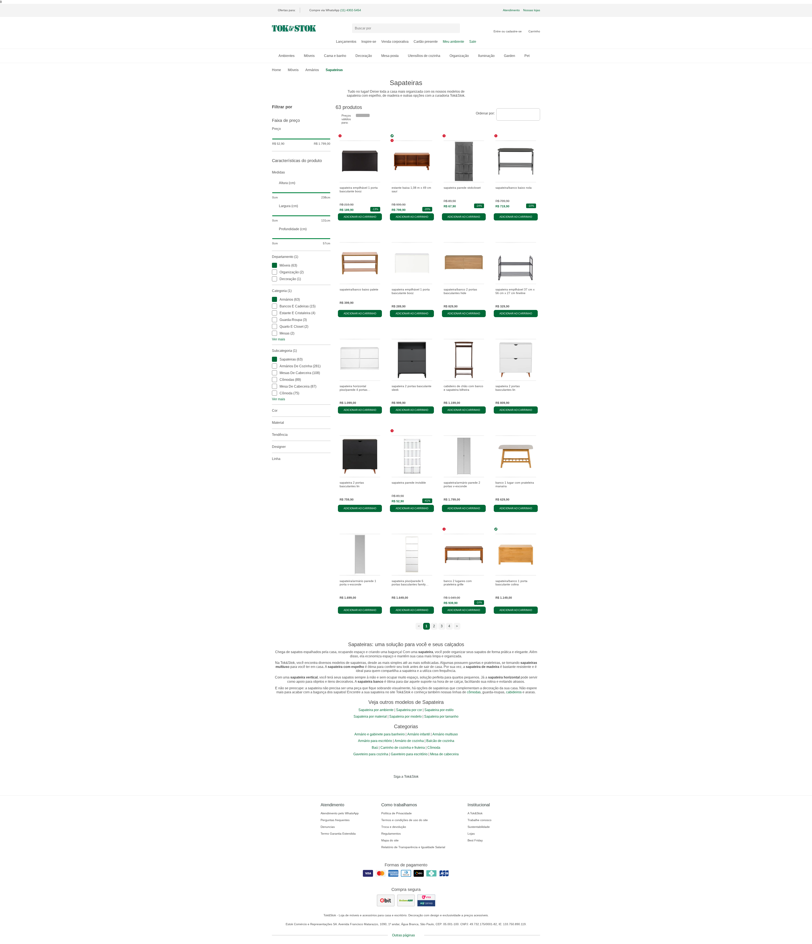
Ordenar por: (485, 113)
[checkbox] (274, 265)
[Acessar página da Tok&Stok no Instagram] (400, 785)
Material (278, 422)
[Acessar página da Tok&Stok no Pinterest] (412, 785)
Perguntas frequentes (335, 820)
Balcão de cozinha (440, 741)
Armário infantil (418, 734)
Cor (274, 410)
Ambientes (286, 56)
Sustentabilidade (479, 826)
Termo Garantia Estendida (338, 833)
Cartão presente (426, 41)
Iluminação (486, 56)
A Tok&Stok (475, 813)
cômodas (474, 692)
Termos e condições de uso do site (404, 820)
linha (276, 459)
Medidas (278, 172)
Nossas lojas (531, 10)
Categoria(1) (282, 291)
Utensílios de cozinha (424, 56)
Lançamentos (346, 41)
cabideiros (514, 692)
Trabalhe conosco (479, 820)
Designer (279, 447)
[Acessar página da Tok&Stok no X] (423, 785)
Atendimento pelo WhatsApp (340, 813)
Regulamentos (391, 833)
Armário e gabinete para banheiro (379, 734)
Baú (375, 747)
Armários (312, 70)
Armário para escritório (375, 741)
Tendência (280, 434)
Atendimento (511, 10)
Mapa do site (390, 840)
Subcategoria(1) (284, 350)
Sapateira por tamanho (441, 716)
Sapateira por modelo (405, 716)
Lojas (471, 833)
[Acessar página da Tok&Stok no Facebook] (388, 785)
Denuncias (328, 826)
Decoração (363, 56)
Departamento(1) (285, 257)
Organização (459, 56)
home (276, 70)
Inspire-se (368, 41)
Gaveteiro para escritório (409, 754)
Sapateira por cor (409, 710)
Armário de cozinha (409, 741)
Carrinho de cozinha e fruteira (402, 747)
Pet (526, 56)
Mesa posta (390, 56)
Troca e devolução (393, 826)
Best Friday (475, 840)
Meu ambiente (453, 41)
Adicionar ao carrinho (360, 216)
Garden (509, 56)
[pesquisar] (454, 28)
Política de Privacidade (396, 813)
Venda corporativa (395, 41)
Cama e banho (335, 56)
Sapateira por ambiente (376, 710)
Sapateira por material (370, 716)
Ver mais (278, 339)
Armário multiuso (445, 734)
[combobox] (518, 114)
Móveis (309, 56)
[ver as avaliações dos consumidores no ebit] (386, 900)
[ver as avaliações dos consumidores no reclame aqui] (406, 900)
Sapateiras (334, 70)
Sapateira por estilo (439, 710)
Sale (472, 41)
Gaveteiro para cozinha (370, 754)
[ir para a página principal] (294, 28)
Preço (276, 129)
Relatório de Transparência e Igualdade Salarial (413, 847)
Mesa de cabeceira (444, 754)
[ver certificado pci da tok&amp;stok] (426, 900)
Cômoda (433, 747)
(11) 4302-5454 (350, 10)
